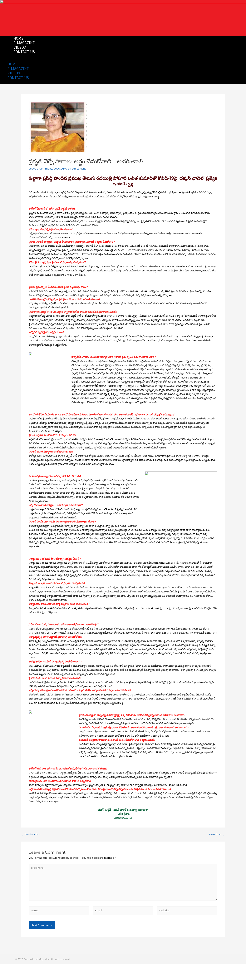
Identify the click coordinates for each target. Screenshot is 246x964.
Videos (13, 73)
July (63, 168)
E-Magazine (18, 69)
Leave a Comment (40, 168)
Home (12, 64)
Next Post (216, 834)
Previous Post (32, 834)
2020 (57, 168)
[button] (112, 60)
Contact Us (24, 52)
